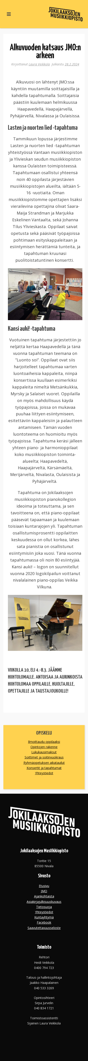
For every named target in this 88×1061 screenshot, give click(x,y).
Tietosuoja (44, 907)
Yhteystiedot (44, 773)
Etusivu (44, 886)
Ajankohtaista (44, 896)
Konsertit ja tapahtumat (44, 768)
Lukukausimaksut (44, 752)
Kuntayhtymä (44, 917)
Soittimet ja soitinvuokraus (44, 757)
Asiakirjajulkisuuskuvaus (44, 901)
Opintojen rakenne (44, 747)
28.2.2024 (72, 64)
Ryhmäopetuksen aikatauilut (44, 762)
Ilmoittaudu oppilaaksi (44, 742)
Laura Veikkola (39, 64)
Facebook (44, 922)
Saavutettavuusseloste (44, 928)
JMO (44, 891)
